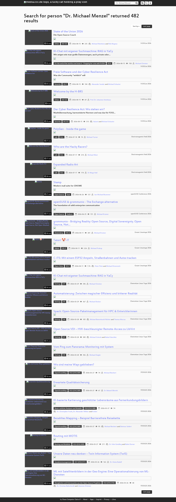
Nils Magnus (112, 44)
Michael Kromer (103, 214)
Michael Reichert (110, 373)
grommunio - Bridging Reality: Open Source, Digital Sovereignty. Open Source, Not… (97, 223)
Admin (57, 248)
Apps (92, 499)
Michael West (93, 155)
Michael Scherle (96, 337)
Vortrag (57, 284)
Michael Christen (141, 64)
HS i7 (64, 248)
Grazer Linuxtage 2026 (143, 232)
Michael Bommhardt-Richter (100, 319)
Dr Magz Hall (92, 173)
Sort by (135, 26)
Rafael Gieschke (110, 337)
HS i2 (68, 233)
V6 (64, 319)
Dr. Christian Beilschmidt (65, 486)
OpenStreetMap (61, 373)
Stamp (57, 182)
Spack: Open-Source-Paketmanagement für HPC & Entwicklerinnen (95, 311)
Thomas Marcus (119, 319)
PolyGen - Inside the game (69, 129)
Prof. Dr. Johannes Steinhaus (100, 100)
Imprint (99, 499)
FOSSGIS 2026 (146, 372)
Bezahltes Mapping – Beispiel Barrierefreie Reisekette (86, 418)
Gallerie (70, 214)
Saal (68, 195)
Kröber (94, 412)
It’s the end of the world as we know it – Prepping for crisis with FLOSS (80, 64)
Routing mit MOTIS (65, 436)
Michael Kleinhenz (98, 44)
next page (146, 26)
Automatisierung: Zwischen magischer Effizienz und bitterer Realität (95, 293)
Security (58, 84)
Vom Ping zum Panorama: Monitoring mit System (83, 347)
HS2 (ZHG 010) (109, 483)
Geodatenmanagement (63, 462)
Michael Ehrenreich (113, 266)
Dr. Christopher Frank (64, 412)
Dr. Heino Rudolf (116, 462)
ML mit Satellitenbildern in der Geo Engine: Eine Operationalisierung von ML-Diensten (101, 473)
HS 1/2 (64, 44)
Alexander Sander (98, 84)
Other (57, 44)
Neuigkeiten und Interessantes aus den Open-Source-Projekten (78, 483)
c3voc (114, 499)
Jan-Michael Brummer (102, 195)
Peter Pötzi (99, 266)
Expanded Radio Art (65, 164)
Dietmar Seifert (126, 427)
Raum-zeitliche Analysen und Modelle (68, 408)
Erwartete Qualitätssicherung (71, 382)
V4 (64, 355)
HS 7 (65, 84)
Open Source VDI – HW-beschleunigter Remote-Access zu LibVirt (94, 329)
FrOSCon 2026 (146, 43)
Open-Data (59, 266)
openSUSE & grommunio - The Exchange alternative (85, 202)
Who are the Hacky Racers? (70, 147)
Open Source (59, 195)
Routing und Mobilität (62, 444)
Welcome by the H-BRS (68, 91)
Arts (61, 137)
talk (56, 137)
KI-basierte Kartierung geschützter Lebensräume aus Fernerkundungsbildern (100, 400)
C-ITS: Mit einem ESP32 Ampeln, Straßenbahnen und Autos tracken (94, 258)
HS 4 (109, 64)
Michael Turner (92, 137)
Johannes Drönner (84, 486)
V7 (64, 284)
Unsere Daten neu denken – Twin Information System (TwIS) (90, 454)
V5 (64, 302)
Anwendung (59, 233)
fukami (95, 122)
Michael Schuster (114, 84)
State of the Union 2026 (68, 31)
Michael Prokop (96, 248)
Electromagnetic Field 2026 (141, 137)
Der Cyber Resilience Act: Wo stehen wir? (79, 109)
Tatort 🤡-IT (61, 240)
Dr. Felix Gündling (115, 444)
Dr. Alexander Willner (81, 412)
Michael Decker (95, 302)
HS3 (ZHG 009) (75, 373)
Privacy (106, 499)
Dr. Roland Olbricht (111, 391)
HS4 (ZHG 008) (90, 408)
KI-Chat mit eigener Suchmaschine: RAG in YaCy (83, 51)
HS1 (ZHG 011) (80, 462)
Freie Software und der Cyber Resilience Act (80, 72)
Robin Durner (130, 444)
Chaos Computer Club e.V (71, 499)
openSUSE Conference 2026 (141, 194)
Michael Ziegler (95, 355)
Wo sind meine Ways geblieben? (73, 364)
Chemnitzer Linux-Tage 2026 (140, 283)
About (85, 499)
